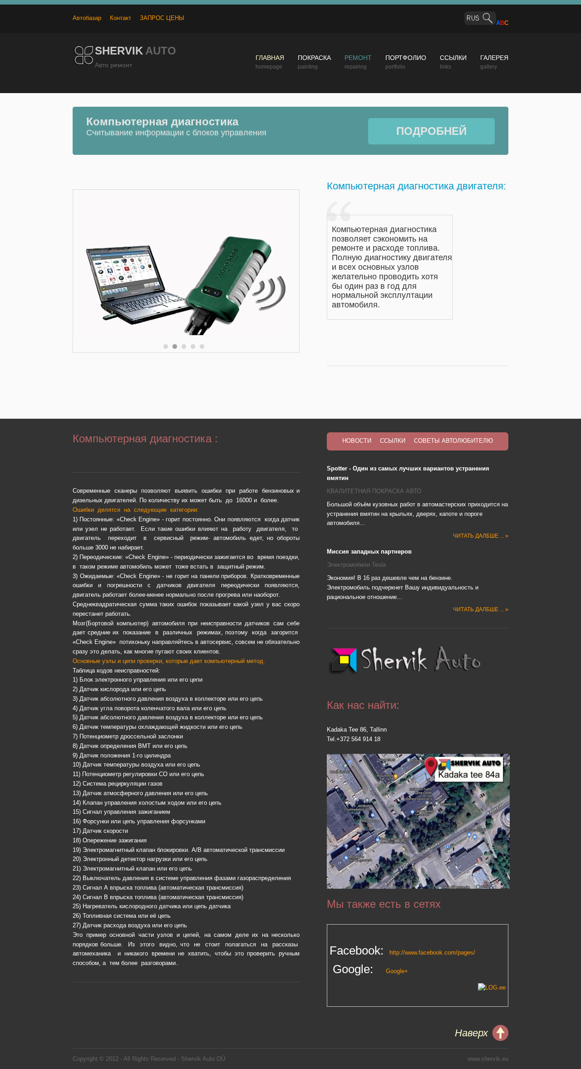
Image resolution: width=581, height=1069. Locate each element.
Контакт (120, 18)
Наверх (471, 1033)
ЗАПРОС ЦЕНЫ (162, 18)
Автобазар (87, 18)
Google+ (397, 971)
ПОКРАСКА (314, 57)
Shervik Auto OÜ (203, 1058)
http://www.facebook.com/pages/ (430, 952)
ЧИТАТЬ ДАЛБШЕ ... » (480, 536)
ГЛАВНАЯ (270, 57)
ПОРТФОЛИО (405, 57)
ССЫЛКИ (453, 57)
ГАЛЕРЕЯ (494, 57)
